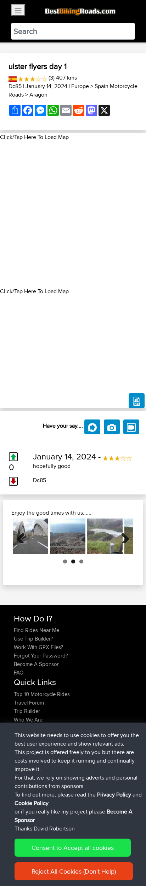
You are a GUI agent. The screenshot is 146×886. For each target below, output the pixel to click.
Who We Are (28, 719)
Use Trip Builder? (33, 638)
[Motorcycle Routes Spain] (13, 78)
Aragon (38, 95)
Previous (23, 536)
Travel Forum (29, 702)
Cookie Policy (32, 803)
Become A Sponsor (36, 664)
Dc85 (15, 86)
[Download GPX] (137, 400)
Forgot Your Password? (41, 655)
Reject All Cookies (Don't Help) (74, 871)
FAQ (18, 672)
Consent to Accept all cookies (73, 847)
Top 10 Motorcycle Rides (42, 694)
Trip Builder (27, 711)
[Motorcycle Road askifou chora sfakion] (67, 536)
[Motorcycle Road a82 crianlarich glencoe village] (30, 536)
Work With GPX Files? (38, 647)
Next (123, 536)
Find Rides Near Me (36, 630)
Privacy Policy (114, 795)
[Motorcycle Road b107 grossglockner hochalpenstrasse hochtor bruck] (105, 536)
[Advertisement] (73, 214)
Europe (80, 86)
